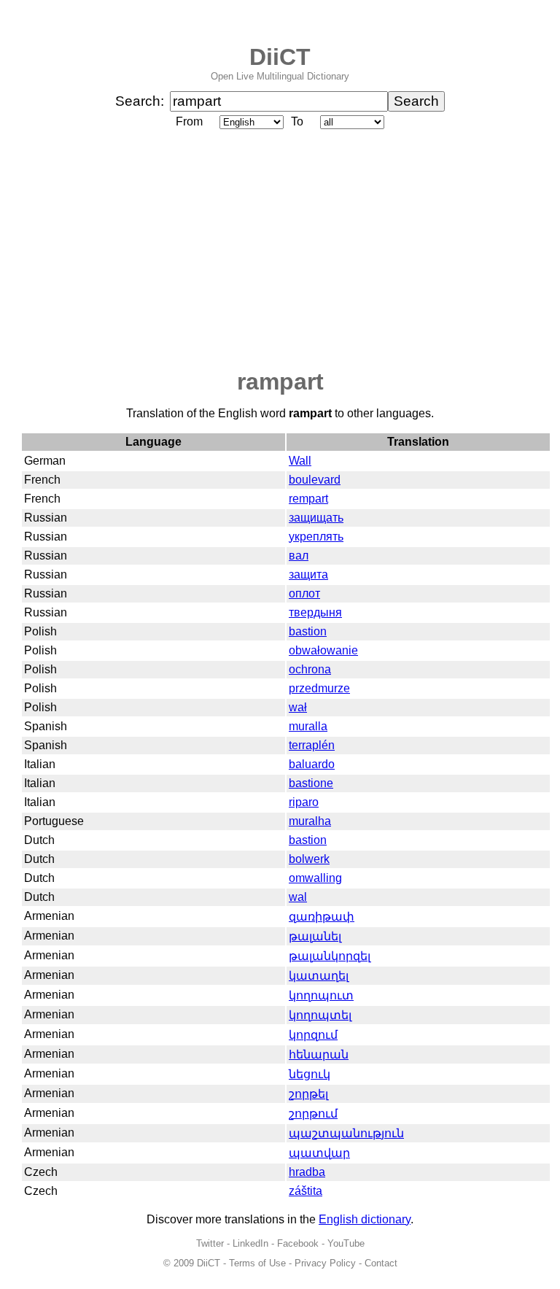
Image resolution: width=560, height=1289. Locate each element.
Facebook (298, 1243)
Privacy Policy (325, 1263)
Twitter (210, 1243)
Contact (381, 1263)
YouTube (346, 1243)
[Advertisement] (280, 250)
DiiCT (280, 57)
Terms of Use (257, 1263)
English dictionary (365, 1219)
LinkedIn (250, 1243)
